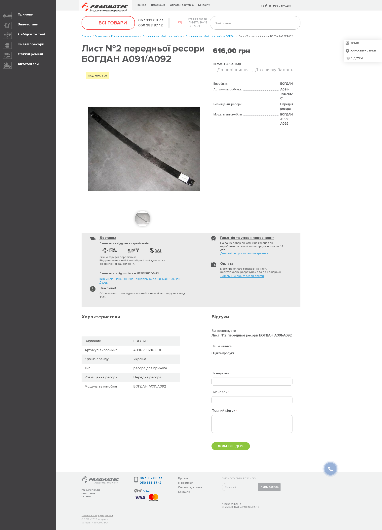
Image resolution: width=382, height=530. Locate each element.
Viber (147, 491)
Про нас (140, 5)
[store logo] (106, 5)
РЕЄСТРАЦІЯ (282, 5)
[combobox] (255, 23)
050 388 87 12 (150, 483)
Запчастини (101, 36)
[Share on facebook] (215, 131)
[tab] (131, 317)
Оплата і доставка (182, 5)
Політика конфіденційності (97, 515)
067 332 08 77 (151, 478)
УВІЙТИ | (266, 5)
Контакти (204, 5)
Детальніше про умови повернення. (244, 253)
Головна (87, 36)
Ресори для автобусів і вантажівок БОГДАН (210, 36)
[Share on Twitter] (231, 131)
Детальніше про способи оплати (242, 276)
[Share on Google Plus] (223, 131)
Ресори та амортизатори (125, 36)
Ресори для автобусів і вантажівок (162, 36)
